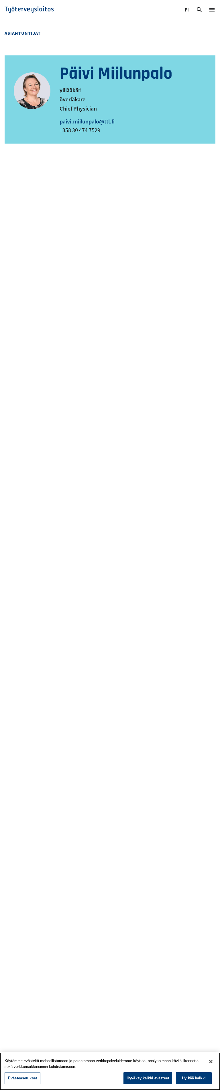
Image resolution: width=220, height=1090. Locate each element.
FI (187, 10)
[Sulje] (211, 1061)
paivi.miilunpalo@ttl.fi (87, 121)
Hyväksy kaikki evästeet (148, 1078)
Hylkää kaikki (194, 1078)
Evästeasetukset (22, 1078)
